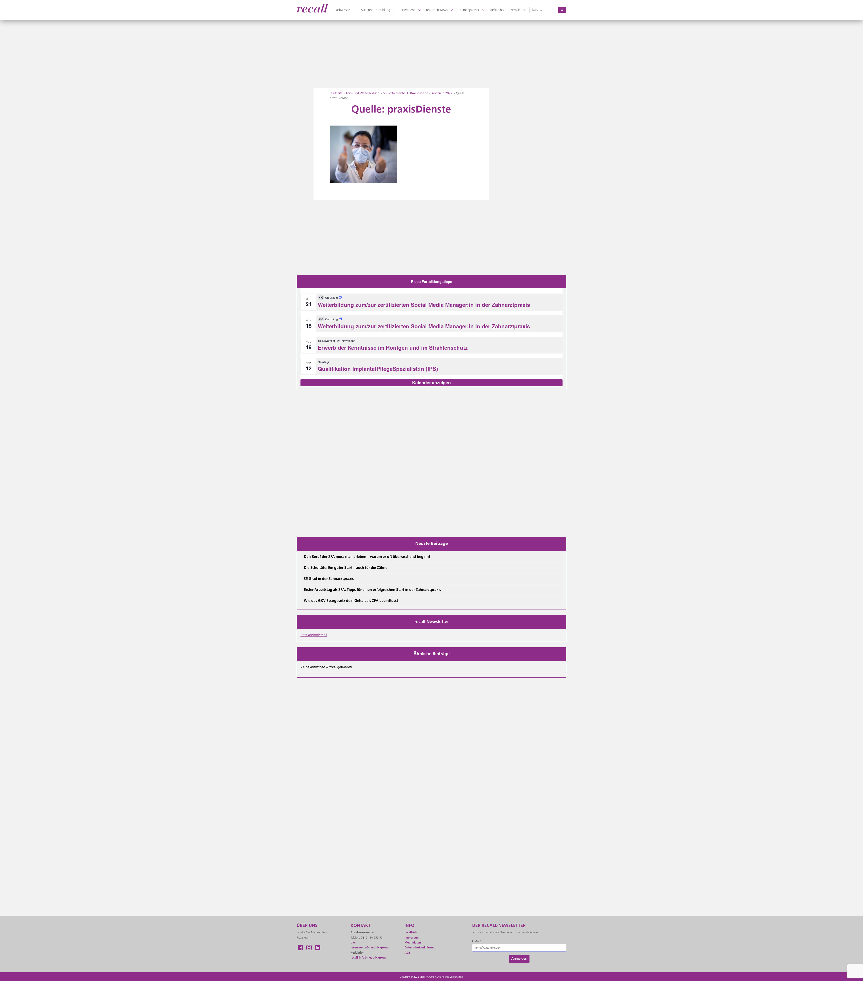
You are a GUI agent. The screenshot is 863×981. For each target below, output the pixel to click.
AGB (407, 952)
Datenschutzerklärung (420, 947)
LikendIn (317, 947)
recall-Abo (411, 932)
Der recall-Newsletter (499, 926)
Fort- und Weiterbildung (362, 93)
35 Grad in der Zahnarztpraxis (329, 579)
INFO (409, 926)
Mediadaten (413, 942)
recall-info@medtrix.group (369, 957)
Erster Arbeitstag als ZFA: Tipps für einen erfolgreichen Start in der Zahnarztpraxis (372, 590)
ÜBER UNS (307, 926)
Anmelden (519, 959)
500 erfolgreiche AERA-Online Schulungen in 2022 (417, 93)
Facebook (300, 947)
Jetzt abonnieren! (313, 635)
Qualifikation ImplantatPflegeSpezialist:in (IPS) (378, 368)
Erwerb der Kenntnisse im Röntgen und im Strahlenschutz (393, 347)
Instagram (309, 947)
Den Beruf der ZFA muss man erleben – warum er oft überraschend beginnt (367, 557)
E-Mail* (476, 941)
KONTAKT (361, 926)
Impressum (412, 937)
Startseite (336, 93)
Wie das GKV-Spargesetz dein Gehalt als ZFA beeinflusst (351, 601)
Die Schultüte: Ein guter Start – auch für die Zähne (345, 568)
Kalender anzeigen (431, 382)
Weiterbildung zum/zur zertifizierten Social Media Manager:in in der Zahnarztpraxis (424, 304)
